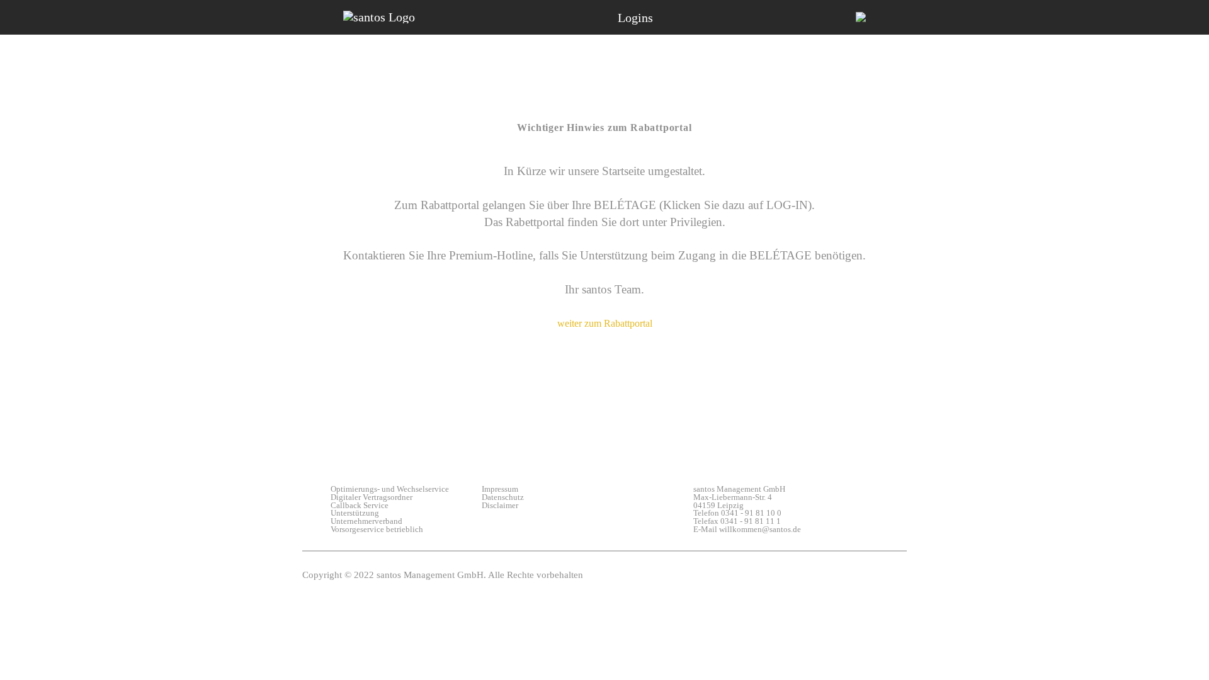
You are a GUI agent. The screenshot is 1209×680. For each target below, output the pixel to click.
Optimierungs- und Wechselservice (382, 489)
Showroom (501, 57)
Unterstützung (355, 513)
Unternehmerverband (366, 522)
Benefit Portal (628, 57)
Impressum (500, 489)
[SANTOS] (379, 17)
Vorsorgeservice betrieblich (377, 530)
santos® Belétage (366, 57)
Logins (635, 17)
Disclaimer (500, 506)
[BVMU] (860, 17)
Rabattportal (893, 57)
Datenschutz (503, 498)
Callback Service (360, 506)
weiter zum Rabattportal (604, 323)
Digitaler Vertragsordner (371, 498)
